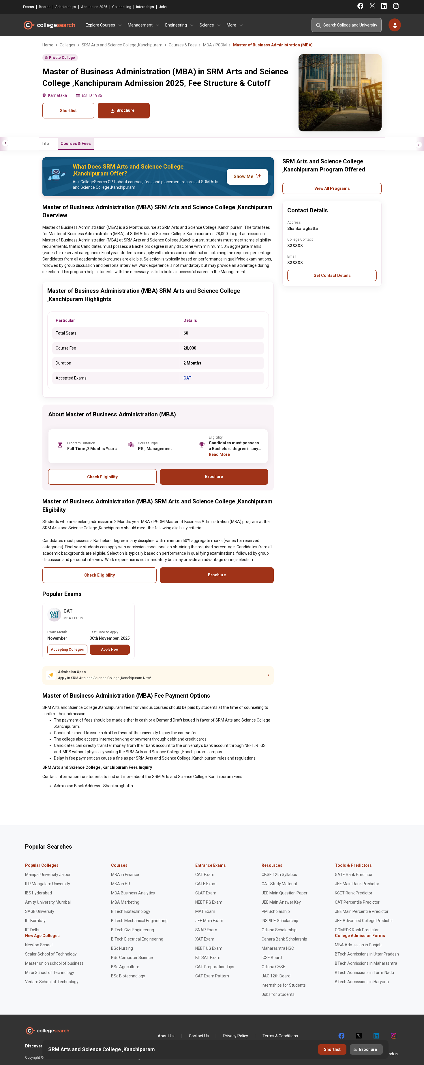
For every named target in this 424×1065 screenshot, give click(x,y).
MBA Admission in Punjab (358, 945)
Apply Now (110, 649)
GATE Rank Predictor (354, 874)
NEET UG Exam (208, 948)
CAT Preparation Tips (214, 966)
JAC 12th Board (276, 976)
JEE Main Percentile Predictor (362, 911)
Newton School (38, 945)
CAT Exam (204, 874)
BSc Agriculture (125, 966)
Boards (44, 7)
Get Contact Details (332, 275)
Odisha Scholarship (279, 930)
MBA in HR (120, 883)
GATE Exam (206, 883)
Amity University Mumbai (48, 902)
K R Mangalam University (47, 883)
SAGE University (39, 911)
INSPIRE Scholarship (280, 920)
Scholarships (65, 7)
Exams (28, 7)
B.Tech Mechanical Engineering (139, 920)
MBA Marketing (125, 902)
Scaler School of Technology (51, 954)
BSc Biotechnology (128, 976)
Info (45, 143)
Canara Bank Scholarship (284, 939)
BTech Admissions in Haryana (362, 981)
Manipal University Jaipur (48, 874)
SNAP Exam (206, 930)
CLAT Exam (205, 893)
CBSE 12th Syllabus (279, 874)
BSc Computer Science (132, 957)
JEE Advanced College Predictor (364, 920)
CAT (187, 378)
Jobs (163, 7)
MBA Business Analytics (133, 893)
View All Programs (332, 188)
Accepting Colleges (67, 649)
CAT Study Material (279, 883)
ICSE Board (272, 957)
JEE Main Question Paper (284, 893)
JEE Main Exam (209, 920)
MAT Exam (205, 911)
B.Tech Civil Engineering (132, 930)
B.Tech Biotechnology (130, 911)
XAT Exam (204, 939)
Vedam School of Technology (51, 981)
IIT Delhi (32, 930)
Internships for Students (284, 985)
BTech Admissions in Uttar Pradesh (367, 954)
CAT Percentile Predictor (357, 902)
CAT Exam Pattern (212, 976)
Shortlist (68, 110)
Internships (145, 7)
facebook (341, 1036)
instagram (393, 1036)
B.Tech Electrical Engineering (137, 939)
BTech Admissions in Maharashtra (366, 963)
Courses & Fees (76, 143)
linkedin (376, 1036)
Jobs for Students (278, 994)
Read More (219, 454)
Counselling (121, 7)
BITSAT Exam (207, 957)
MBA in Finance (125, 874)
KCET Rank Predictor (353, 893)
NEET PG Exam (208, 902)
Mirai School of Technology (49, 972)
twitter (358, 1036)
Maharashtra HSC (278, 948)
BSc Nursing (122, 948)
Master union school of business (54, 963)
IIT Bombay (35, 920)
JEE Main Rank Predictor (357, 883)
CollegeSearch (49, 25)
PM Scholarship (276, 911)
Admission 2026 (94, 7)
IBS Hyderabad (38, 893)
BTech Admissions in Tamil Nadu (364, 972)
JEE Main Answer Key (281, 902)
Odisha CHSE (273, 966)
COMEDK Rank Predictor (357, 930)
